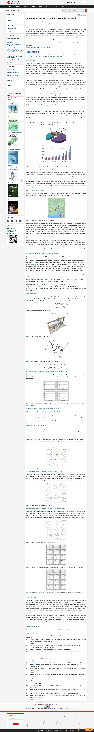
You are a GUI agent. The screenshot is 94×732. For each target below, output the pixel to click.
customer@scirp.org (13, 228)
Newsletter (9, 80)
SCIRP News (63, 730)
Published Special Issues (13, 72)
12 (43, 237)
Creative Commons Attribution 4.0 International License (57, 708)
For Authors (44, 719)
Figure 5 (37, 378)
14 (33, 262)
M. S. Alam (28, 21)
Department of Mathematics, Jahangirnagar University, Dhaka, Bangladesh (42, 23)
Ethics (43, 716)
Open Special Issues (12, 69)
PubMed (36, 666)
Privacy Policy (79, 723)
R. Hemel (40, 21)
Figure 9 (41, 478)
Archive (10, 23)
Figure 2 (35, 187)
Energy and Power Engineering (15, 132)
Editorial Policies (45, 718)
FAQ (8, 88)
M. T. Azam (45, 21)
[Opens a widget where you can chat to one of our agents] (89, 729)
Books (33, 6)
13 (43, 248)
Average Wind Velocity (41, 47)
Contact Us (9, 85)
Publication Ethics (79, 718)
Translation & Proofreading (62, 719)
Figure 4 (35, 264)
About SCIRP (45, 714)
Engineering (10, 165)
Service (58, 714)
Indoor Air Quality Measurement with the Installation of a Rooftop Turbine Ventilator (14, 56)
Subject (29, 718)
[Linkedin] (16, 220)
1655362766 (12, 233)
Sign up (41, 730)
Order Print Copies (60, 718)
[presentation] (41, 281)
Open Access (78, 716)
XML (48, 24)
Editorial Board (11, 25)
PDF (42, 24)
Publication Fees (12, 28)
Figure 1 (55, 124)
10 (70, 120)
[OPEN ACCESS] (70, 2)
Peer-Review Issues (46, 721)
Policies (78, 714)
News (40, 6)
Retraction (78, 721)
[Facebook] (12, 220)
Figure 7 (83, 431)
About (47, 6)
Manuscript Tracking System (62, 716)
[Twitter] (8, 220)
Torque (48, 47)
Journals (25, 6)
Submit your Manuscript (51, 730)
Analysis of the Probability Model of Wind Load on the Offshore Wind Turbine (14, 61)
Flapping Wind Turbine (31, 47)
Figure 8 (28, 443)
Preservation (78, 719)
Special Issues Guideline (13, 75)
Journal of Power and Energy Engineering (35, 14)
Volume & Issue (59, 723)
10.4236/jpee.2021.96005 (34, 24)
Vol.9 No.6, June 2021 (50, 14)
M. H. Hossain (35, 21)
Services (55, 6)
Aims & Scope (11, 17)
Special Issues (45, 725)
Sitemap (29, 721)
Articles (18, 6)
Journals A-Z (30, 716)
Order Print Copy (11, 82)
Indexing (10, 31)
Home (10, 6)
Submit (63, 6)
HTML (45, 24)
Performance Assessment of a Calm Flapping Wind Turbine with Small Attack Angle (14, 46)
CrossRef (32, 643)
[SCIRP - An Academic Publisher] (15, 2)
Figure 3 (84, 274)
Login (84, 2)
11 (53, 178)
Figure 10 (41, 515)
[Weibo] (20, 220)
